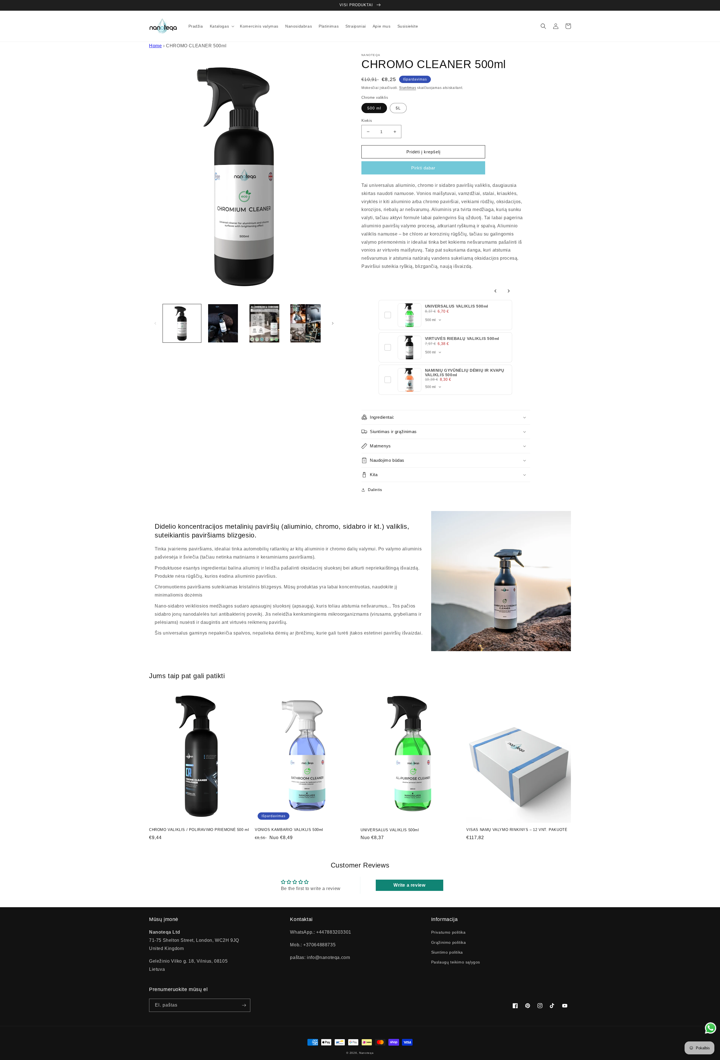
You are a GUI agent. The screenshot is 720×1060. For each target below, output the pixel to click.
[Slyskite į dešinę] (333, 323)
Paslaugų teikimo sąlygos (455, 962)
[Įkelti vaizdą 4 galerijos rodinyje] (305, 323)
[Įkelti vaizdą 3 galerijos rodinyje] (264, 323)
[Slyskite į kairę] (155, 323)
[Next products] (508, 291)
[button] (221, 26)
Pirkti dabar (423, 167)
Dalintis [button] (375, 489)
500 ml (374, 108)
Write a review (409, 885)
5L (398, 108)
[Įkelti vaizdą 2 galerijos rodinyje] (223, 323)
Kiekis (366, 120)
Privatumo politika (448, 932)
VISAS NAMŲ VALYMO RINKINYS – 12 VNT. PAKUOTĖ (516, 830)
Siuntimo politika (447, 952)
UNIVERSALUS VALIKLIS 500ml (457, 306)
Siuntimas (407, 88)
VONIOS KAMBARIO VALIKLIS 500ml (289, 830)
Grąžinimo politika (448, 942)
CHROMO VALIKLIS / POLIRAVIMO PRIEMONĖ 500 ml (199, 830)
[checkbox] (387, 315)
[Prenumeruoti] (244, 1005)
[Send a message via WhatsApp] (710, 1028)
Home (155, 45)
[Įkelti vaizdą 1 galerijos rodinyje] (182, 323)
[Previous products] (495, 291)
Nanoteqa (366, 1052)
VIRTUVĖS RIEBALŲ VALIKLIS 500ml (462, 338)
